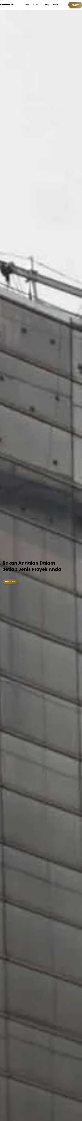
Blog (47, 5)
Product (36, 5)
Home (26, 5)
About (55, 5)
